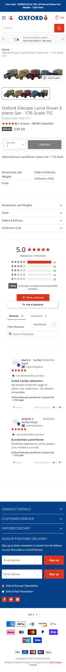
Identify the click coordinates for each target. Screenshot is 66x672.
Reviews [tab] (14, 316)
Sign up (54, 560)
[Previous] (3, 39)
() (62, 17)
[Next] (62, 39)
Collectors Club (44, 178)
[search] (28, 28)
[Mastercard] (33, 653)
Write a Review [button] (35, 297)
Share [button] (19, 407)
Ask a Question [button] (34, 304)
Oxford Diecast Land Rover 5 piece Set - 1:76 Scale (32, 399)
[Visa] (17, 653)
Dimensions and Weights (12, 174)
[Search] (59, 28)
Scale (5, 183)
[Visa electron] (25, 653)
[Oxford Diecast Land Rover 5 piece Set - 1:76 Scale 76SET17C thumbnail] (26, 93)
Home (5, 49)
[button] (55, 407)
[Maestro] (41, 653)
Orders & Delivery (44, 172)
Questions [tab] (36, 316)
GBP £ (31, 614)
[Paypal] (49, 653)
